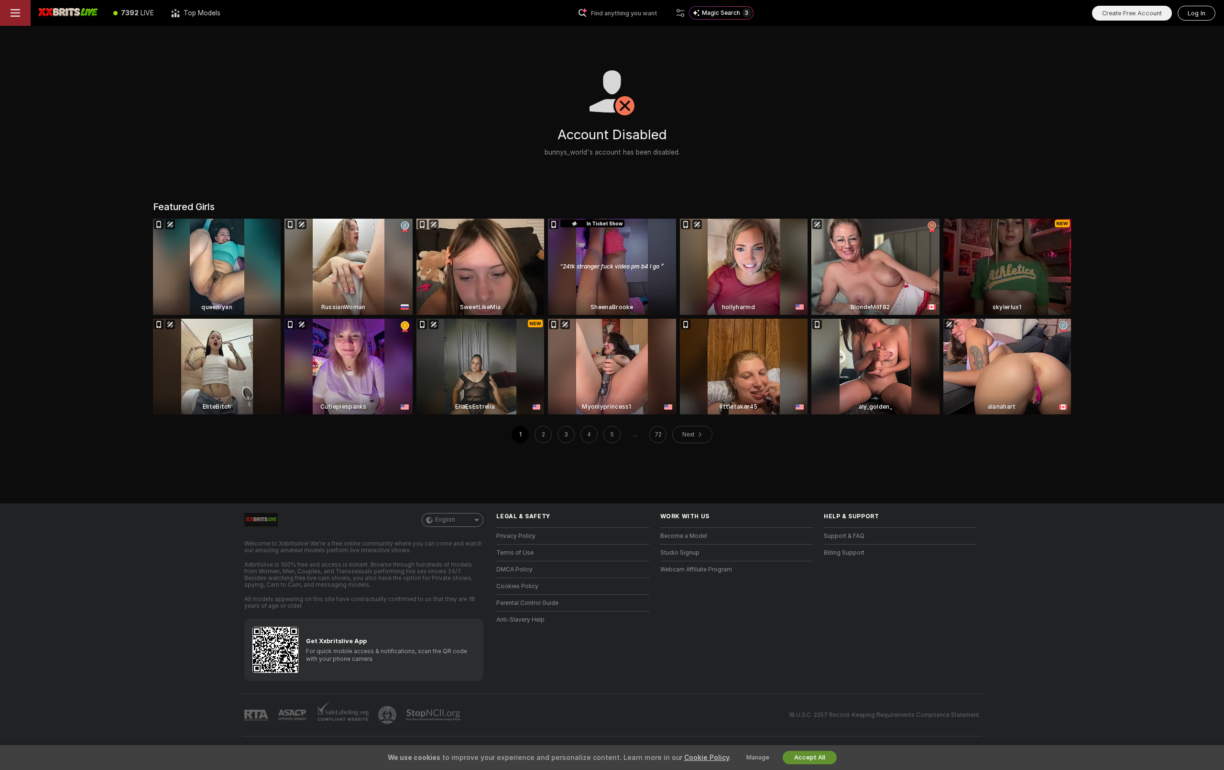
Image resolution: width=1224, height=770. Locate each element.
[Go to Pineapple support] (388, 715)
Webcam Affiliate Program (696, 569)
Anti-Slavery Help (520, 619)
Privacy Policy (516, 536)
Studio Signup (679, 552)
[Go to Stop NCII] (434, 715)
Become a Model (683, 536)
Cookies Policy (517, 586)
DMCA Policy (514, 569)
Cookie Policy (706, 757)
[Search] (680, 13)
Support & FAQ (844, 536)
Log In (1196, 13)
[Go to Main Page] (68, 13)
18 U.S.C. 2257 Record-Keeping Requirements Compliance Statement (883, 715)
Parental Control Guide (527, 603)
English (445, 519)
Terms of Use (515, 552)
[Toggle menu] (15, 13)
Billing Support (844, 552)
